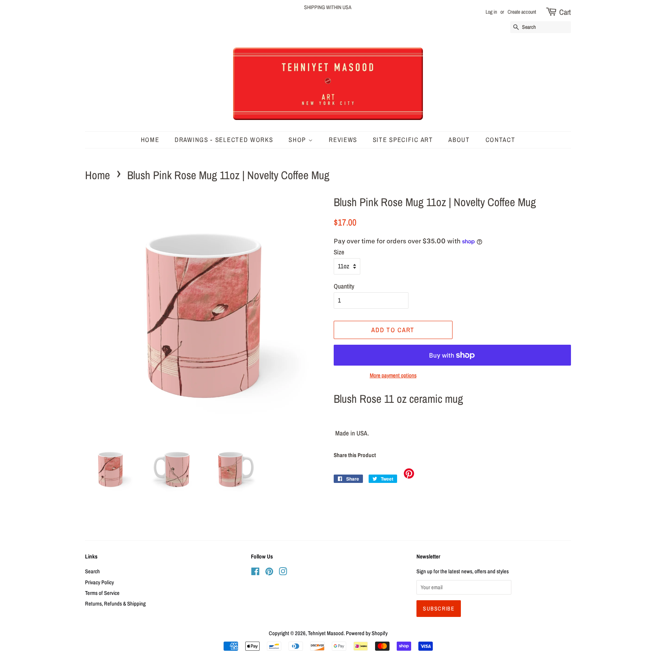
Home (97, 175)
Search (92, 571)
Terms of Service (102, 593)
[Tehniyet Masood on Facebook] (255, 573)
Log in (491, 11)
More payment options (393, 375)
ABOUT (459, 139)
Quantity (344, 286)
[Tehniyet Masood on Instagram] (283, 573)
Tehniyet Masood (326, 633)
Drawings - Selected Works (224, 139)
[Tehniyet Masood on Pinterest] (269, 573)
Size (339, 252)
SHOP (298, 139)
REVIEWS (343, 139)
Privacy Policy (99, 582)
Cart (565, 12)
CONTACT (501, 139)
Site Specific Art (403, 139)
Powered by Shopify (367, 633)
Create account (522, 11)
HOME (150, 139)
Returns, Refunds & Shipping (115, 603)
